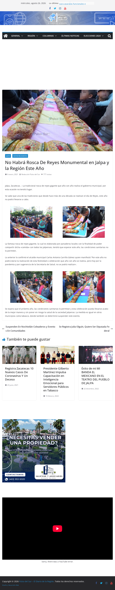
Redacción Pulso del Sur (30, 174)
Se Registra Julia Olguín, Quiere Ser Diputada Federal (84, 328)
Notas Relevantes (20, 156)
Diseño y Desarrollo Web (10, 585)
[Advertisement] (57, 68)
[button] (21, 36)
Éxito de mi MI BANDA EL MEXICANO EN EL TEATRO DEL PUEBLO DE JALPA (95, 376)
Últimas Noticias (70, 35)
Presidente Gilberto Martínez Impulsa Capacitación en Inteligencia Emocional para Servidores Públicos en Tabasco (56, 379)
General (15, 35)
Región (31, 35)
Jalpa (8, 156)
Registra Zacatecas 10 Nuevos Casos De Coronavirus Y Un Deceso (19, 374)
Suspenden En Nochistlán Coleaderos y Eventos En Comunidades (30, 328)
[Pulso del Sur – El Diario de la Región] (57, 13)
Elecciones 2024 (92, 35)
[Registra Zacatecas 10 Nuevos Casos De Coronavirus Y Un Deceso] (19, 347)
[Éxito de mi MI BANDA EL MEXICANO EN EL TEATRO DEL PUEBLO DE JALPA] (96, 347)
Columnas (48, 35)
